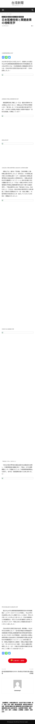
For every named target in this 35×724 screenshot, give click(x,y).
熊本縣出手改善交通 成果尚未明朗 (25, 672)
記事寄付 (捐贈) (19, 660)
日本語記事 (21, 16)
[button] (32, 10)
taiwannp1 (17, 690)
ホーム (3, 14)
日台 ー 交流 (15, 16)
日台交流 (9, 16)
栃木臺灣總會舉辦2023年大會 (9, 672)
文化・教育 (8, 14)
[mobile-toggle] (3, 10)
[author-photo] (17, 688)
